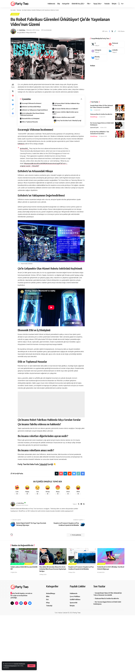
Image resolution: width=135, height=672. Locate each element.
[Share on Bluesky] (13, 104)
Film (91, 110)
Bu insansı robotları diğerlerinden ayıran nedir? (65, 113)
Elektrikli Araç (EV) (17, 563)
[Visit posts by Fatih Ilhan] (13, 31)
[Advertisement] (51, 404)
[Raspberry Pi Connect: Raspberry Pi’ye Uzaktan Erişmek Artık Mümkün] (82, 556)
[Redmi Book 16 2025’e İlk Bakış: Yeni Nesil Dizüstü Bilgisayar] (110, 556)
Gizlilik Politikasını (19, 663)
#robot (34, 163)
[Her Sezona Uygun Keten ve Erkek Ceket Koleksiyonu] (119, 125)
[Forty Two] (19, 3)
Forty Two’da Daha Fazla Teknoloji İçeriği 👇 (67, 121)
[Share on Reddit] (70, 473)
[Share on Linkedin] (13, 100)
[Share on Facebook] (109, 31)
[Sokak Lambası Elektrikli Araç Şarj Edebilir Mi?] (24, 556)
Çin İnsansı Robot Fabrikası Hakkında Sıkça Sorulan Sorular (66, 104)
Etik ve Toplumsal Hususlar (30, 122)
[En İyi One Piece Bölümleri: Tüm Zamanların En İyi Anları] (119, 134)
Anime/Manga (93, 117)
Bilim (42, 563)
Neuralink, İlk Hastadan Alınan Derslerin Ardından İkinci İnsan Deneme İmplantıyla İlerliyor (52, 569)
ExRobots (21, 144)
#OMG (43, 163)
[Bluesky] (98, 58)
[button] (31, 665)
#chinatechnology (52, 163)
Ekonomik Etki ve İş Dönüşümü (30, 118)
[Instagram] (98, 51)
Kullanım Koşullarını (11, 665)
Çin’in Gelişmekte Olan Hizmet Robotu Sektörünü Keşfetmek (32, 114)
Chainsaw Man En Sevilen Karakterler (101, 114)
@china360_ (24, 148)
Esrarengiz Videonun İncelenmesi (31, 103)
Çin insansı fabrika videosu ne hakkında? (66, 108)
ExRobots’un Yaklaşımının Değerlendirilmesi (35, 110)
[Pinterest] (81, 504)
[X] (79, 504)
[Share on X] (112, 31)
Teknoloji (15, 14)
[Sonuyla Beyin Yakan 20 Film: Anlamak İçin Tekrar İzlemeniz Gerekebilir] (119, 107)
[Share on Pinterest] (13, 95)
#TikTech (62, 163)
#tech (39, 163)
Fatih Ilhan (22, 30)
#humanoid (28, 163)
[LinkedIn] (84, 504)
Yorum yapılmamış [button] (76, 535)
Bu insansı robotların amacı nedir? (65, 117)
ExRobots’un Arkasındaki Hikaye (31, 106)
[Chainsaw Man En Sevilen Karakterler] (119, 116)
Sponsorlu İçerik (94, 127)
